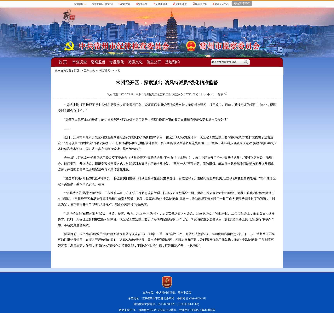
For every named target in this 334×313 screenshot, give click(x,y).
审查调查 (79, 62)
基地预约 (172, 62)
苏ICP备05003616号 (196, 298)
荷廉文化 (135, 62)
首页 (76, 70)
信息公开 (154, 62)
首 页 (63, 62)
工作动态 (89, 70)
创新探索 (104, 70)
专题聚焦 (116, 62)
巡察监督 (98, 62)
